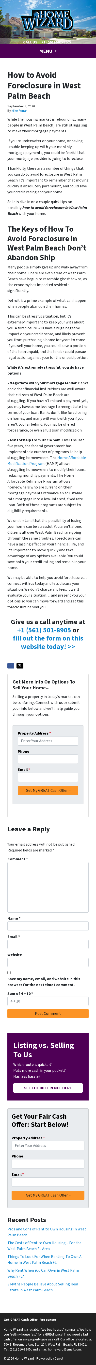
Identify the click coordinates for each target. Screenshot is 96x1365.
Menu (46, 51)
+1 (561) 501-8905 (56, 42)
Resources (48, 1319)
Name (13, 918)
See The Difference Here (48, 1088)
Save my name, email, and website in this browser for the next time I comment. (43, 982)
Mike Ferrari (20, 110)
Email (24, 769)
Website (14, 955)
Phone (23, 751)
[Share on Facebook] (10, 666)
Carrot (59, 1358)
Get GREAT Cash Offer (21, 1319)
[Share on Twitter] (19, 666)
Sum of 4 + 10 (20, 993)
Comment (17, 859)
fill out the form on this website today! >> (48, 642)
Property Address (34, 733)
